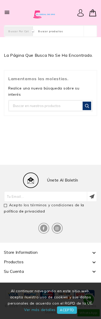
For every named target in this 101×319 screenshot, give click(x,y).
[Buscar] (87, 106)
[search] (90, 31)
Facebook (43, 228)
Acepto (67, 310)
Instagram (57, 228)
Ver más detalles (40, 309)
